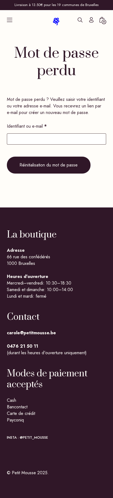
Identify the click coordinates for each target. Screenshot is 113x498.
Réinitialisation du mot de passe (48, 165)
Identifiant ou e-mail (37, 126)
